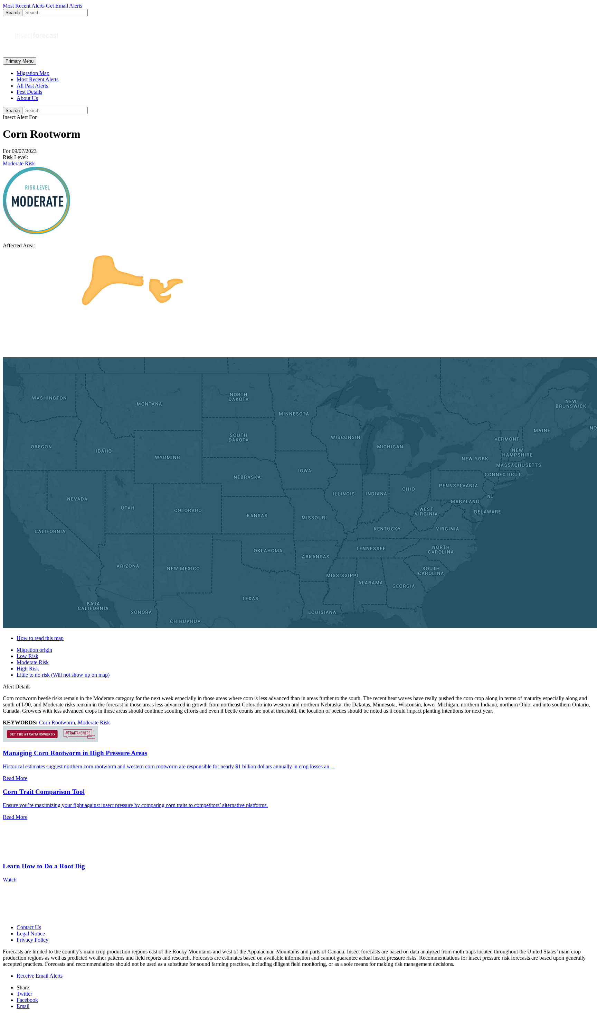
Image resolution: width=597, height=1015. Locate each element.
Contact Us (29, 927)
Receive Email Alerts (40, 976)
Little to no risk (63, 675)
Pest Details (29, 92)
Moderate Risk (19, 163)
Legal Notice (31, 933)
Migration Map (33, 73)
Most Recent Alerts (37, 79)
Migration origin (34, 650)
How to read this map (40, 638)
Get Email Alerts (64, 6)
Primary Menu (20, 61)
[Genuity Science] (50, 740)
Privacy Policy (32, 940)
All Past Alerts (32, 86)
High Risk (28, 668)
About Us (27, 98)
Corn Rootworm (57, 722)
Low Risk (27, 656)
